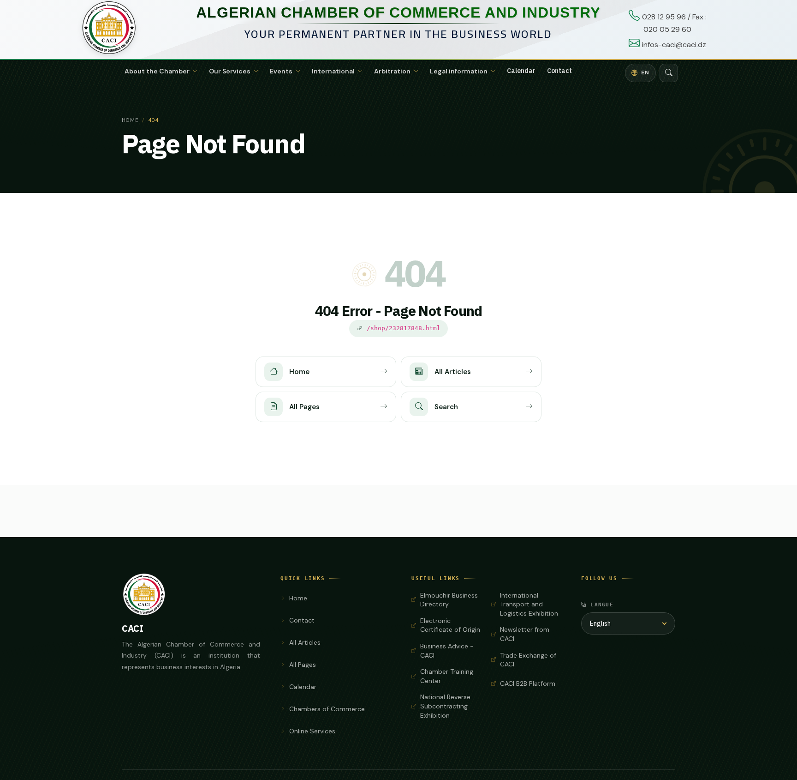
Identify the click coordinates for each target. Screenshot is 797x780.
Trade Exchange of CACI (528, 660)
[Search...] (669, 73)
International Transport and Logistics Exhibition (529, 604)
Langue (601, 604)
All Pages (302, 664)
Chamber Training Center (446, 676)
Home (130, 120)
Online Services (312, 731)
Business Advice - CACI (447, 650)
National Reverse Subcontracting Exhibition (445, 706)
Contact (559, 71)
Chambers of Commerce (327, 709)
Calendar (521, 71)
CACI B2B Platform (527, 683)
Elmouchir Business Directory (449, 600)
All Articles (305, 642)
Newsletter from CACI (524, 634)
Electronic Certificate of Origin (450, 625)
